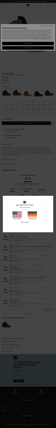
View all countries (25, 222)
